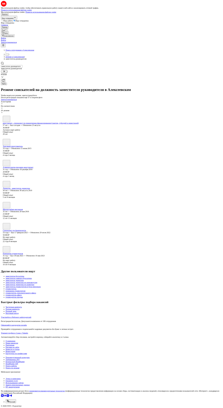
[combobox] (11, 66)
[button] (3, 38)
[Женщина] (6, 163)
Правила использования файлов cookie (40, 12)
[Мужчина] (6, 119)
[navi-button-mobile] (3, 45)
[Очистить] (4, 71)
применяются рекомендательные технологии (47, 391)
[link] (5, 32)
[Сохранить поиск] (3, 81)
